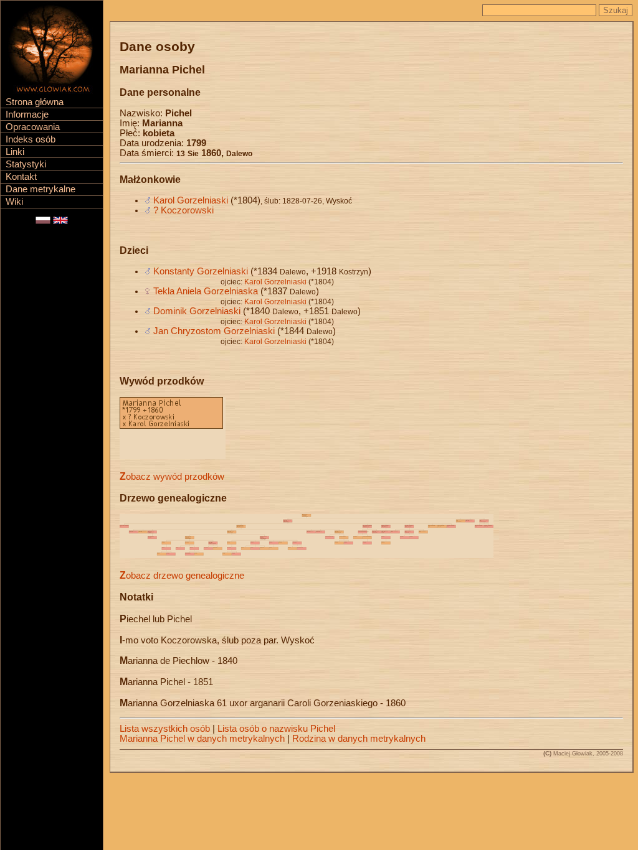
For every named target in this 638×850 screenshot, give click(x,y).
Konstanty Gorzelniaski (200, 271)
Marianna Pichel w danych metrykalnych (202, 739)
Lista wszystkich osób (165, 729)
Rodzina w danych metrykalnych (359, 739)
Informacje (27, 114)
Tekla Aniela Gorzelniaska (205, 291)
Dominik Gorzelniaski (196, 311)
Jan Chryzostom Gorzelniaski (214, 331)
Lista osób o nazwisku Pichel (276, 729)
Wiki (14, 202)
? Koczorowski (183, 210)
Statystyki (26, 164)
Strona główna (35, 102)
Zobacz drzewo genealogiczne (182, 576)
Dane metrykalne (40, 189)
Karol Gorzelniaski (190, 200)
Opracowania (33, 127)
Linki (15, 152)
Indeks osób (30, 139)
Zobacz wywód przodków (172, 477)
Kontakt (21, 177)
